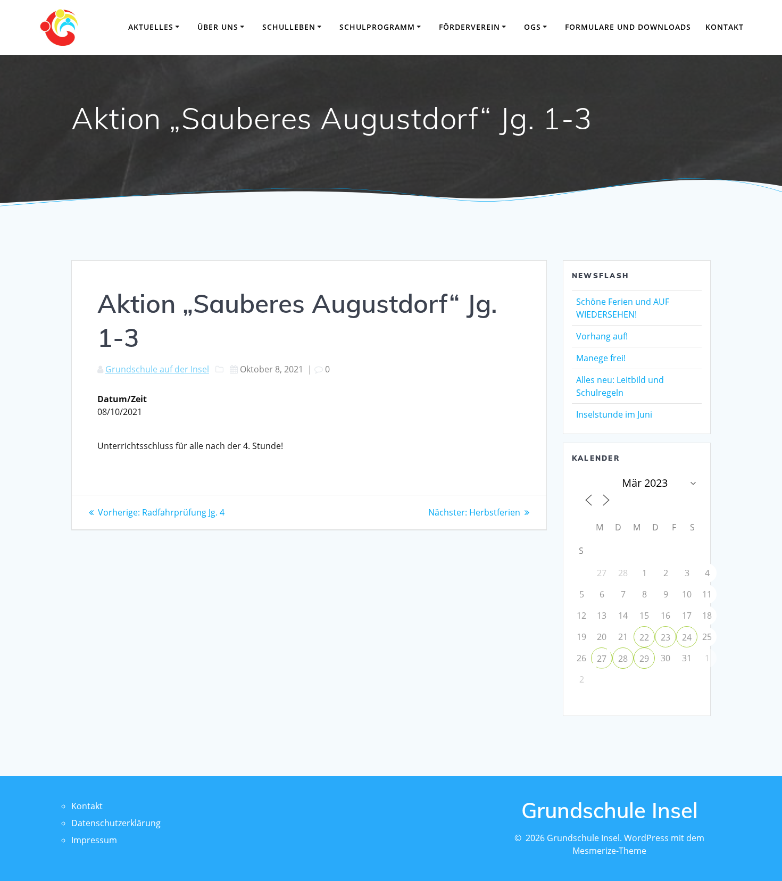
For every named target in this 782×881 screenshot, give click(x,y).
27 (601, 658)
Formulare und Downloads (628, 27)
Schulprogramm (377, 27)
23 (665, 637)
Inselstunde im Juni (614, 414)
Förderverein (469, 27)
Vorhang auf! (602, 336)
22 (644, 637)
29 (644, 658)
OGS (532, 27)
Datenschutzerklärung (116, 823)
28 (623, 658)
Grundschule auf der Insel (157, 369)
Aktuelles (150, 27)
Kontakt (724, 27)
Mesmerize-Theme (609, 851)
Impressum (94, 840)
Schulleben (288, 27)
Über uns (217, 27)
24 (687, 637)
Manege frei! (601, 358)
